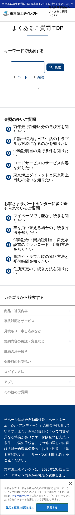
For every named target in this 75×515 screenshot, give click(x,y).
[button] (21, 77)
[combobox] (28, 67)
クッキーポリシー (19, 495)
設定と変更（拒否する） (20, 507)
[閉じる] (70, 483)
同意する (52, 507)
